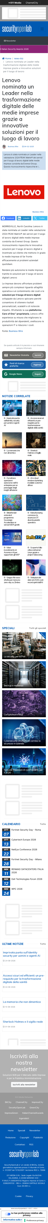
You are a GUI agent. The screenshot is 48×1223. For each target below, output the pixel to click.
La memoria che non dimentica (12, 451)
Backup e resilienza (13, 685)
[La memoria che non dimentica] (12, 440)
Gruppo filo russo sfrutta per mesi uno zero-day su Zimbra (12, 580)
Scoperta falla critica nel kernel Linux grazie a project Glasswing (35, 551)
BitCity (8, 1102)
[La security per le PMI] (24, 645)
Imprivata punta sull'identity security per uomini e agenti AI (12, 422)
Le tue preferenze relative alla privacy (26, 1214)
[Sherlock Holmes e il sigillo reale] (36, 440)
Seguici (38, 374)
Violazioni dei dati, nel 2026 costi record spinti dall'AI (35, 580)
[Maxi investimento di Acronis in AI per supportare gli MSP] (12, 537)
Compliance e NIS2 (13, 714)
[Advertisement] (25, 1041)
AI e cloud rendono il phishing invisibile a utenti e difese (35, 481)
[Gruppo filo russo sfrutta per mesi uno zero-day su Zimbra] (12, 567)
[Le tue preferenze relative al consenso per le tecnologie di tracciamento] (34, 1220)
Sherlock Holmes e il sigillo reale (34, 453)
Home (8, 58)
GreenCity (34, 1107)
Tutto (43, 824)
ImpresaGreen (11, 1113)
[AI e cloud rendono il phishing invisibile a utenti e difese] (36, 467)
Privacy (29, 1196)
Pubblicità (38, 1137)
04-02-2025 (29, 146)
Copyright (24, 1137)
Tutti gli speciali (37, 628)
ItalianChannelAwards (32, 1113)
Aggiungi (37, 365)
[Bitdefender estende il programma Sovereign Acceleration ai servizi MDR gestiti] (12, 502)
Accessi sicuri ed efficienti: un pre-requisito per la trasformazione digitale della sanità (36, 423)
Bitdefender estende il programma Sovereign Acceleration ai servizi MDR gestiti (11, 518)
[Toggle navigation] (42, 29)
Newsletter (11, 41)
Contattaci (20, 1144)
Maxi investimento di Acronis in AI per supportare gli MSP (12, 551)
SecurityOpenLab (17, 1107)
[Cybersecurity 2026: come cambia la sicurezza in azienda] (24, 732)
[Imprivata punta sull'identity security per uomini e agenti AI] (12, 407)
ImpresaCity (37, 1102)
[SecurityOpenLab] (16, 28)
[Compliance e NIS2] (24, 703)
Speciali (21, 1130)
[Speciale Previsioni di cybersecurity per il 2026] (24, 761)
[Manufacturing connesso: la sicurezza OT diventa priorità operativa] (36, 502)
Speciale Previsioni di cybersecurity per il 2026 (23, 771)
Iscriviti (38, 355)
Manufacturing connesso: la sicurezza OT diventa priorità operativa (35, 517)
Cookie (18, 1196)
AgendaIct (24, 1118)
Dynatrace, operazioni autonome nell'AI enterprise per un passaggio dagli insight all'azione (11, 484)
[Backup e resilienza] (24, 674)
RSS (31, 1144)
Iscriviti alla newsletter (24, 1084)
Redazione (10, 1137)
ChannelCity (32, 2)
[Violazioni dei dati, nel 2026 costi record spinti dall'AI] (36, 567)
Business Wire (12, 146)
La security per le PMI (14, 656)
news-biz (18, 58)
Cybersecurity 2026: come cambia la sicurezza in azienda (22, 742)
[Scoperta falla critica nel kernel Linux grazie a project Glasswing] (36, 537)
